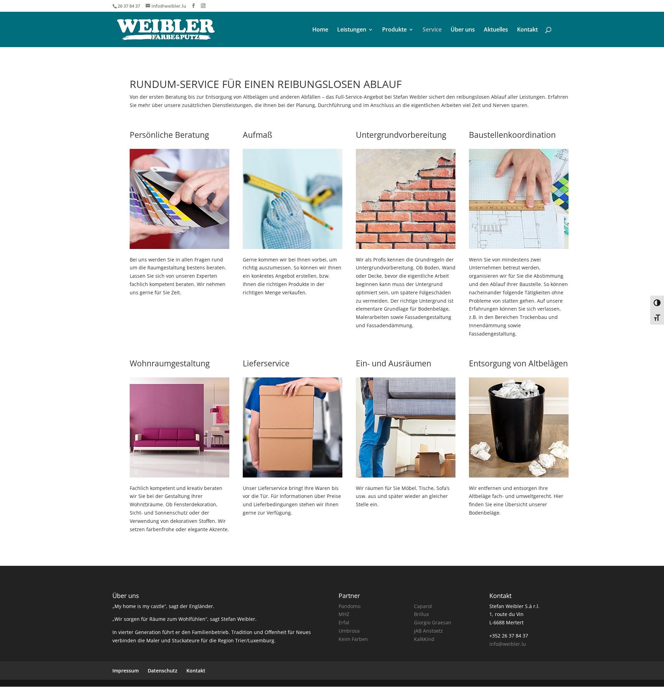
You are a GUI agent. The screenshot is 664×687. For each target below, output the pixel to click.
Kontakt (527, 30)
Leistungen (351, 30)
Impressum (125, 670)
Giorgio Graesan (432, 622)
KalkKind (424, 639)
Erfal (344, 622)
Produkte (394, 30)
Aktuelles (496, 30)
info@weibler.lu (507, 644)
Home (320, 30)
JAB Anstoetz (428, 630)
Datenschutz (162, 670)
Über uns (463, 30)
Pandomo (349, 606)
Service (432, 30)
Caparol (423, 606)
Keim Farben (353, 639)
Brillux (421, 614)
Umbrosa (349, 630)
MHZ (344, 614)
